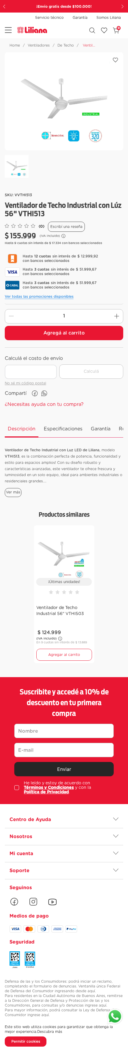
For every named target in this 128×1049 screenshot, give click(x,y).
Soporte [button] (19, 870)
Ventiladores (39, 45)
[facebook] (34, 393)
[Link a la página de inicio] (15, 45)
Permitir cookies (25, 1041)
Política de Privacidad (46, 792)
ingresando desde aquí (75, 991)
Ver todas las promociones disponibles (39, 296)
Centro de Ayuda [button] (30, 819)
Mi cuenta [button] (21, 853)
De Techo (65, 45)
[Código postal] (31, 367)
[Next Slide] (123, 6)
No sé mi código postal (25, 383)
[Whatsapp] (115, 1017)
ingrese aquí (95, 1005)
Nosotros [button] (21, 836)
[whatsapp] (44, 393)
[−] (11, 316)
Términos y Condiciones (49, 788)
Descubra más (49, 1031)
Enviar (64, 769)
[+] (116, 316)
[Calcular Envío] (91, 371)
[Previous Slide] (5, 6)
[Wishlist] (104, 30)
